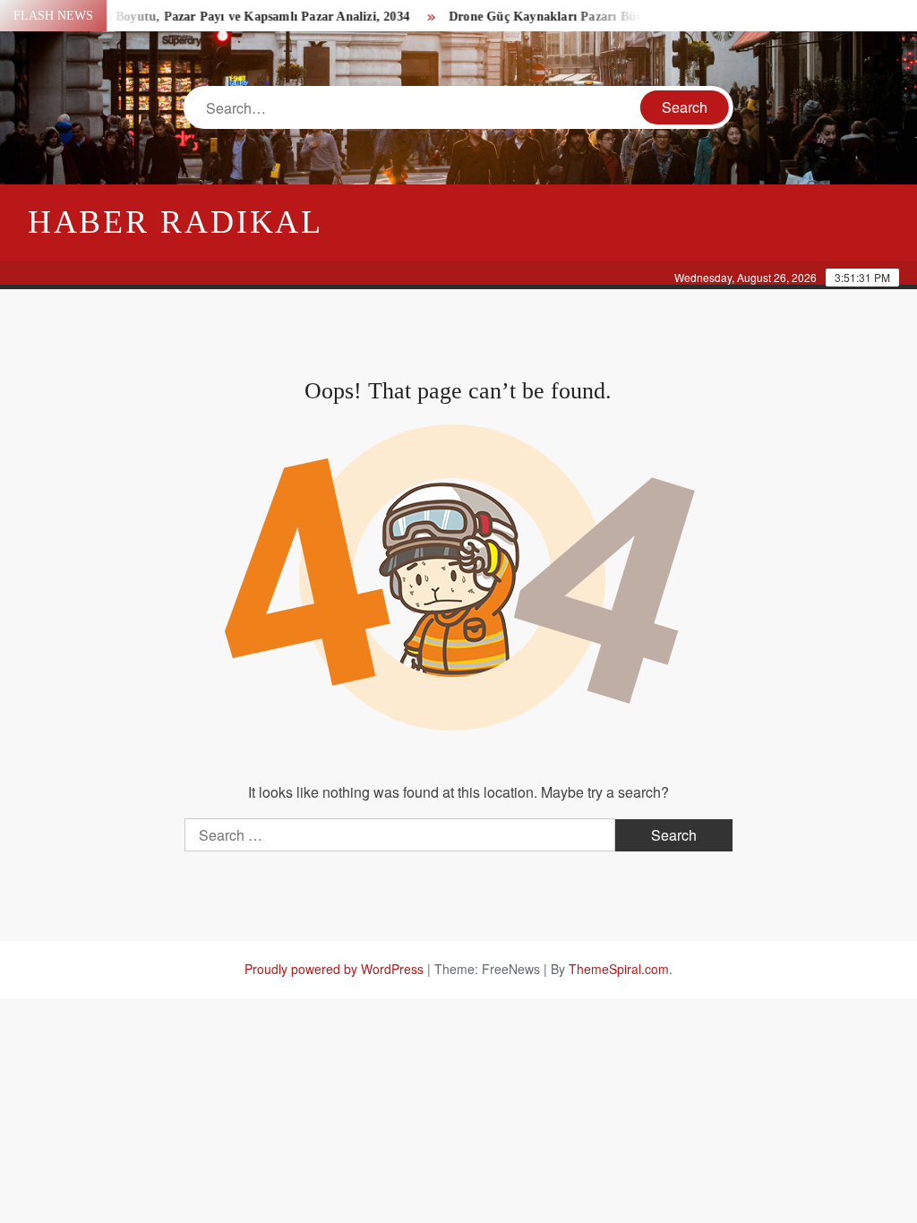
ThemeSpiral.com (619, 969)
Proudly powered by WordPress (334, 969)
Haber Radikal (175, 222)
